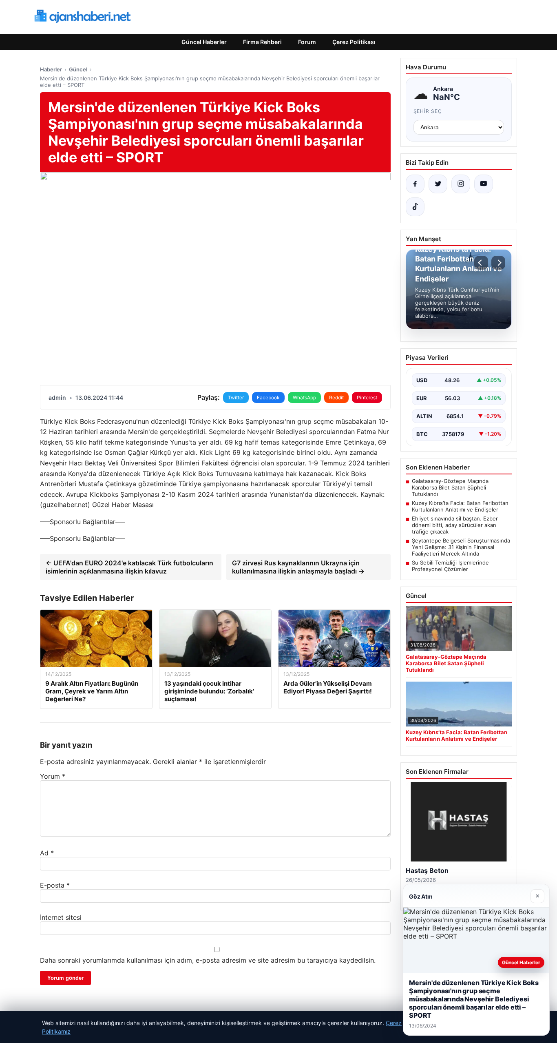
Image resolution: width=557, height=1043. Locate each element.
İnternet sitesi (61, 917)
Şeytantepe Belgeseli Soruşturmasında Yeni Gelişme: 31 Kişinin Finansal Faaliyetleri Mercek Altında (461, 547)
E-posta (55, 885)
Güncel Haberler (204, 41)
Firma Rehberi (262, 41)
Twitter (236, 397)
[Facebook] (415, 184)
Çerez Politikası (354, 41)
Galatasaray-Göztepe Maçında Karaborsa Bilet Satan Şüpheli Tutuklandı (450, 487)
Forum (307, 41)
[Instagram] (460, 184)
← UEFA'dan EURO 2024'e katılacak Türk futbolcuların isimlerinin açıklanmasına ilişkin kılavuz (129, 567)
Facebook (268, 397)
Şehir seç (427, 111)
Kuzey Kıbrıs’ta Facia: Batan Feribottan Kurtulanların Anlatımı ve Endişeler (460, 506)
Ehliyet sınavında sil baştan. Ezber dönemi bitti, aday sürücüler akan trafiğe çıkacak (455, 525)
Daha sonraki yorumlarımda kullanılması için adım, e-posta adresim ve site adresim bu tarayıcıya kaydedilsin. (208, 960)
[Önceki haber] (481, 263)
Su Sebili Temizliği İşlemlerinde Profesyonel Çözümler (450, 565)
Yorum (52, 776)
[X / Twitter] (438, 184)
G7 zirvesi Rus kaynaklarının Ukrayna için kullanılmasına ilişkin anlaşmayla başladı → (298, 567)
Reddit (336, 397)
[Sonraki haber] (498, 263)
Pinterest (367, 397)
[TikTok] (415, 206)
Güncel (78, 69)
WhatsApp (304, 397)
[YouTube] (483, 184)
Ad (47, 853)
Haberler (51, 69)
